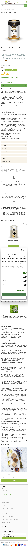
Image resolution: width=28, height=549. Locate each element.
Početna (1, 9)
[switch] (25, 277)
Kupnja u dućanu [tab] (6, 161)
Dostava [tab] (4, 155)
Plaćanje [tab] (4, 158)
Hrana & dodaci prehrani (9, 9)
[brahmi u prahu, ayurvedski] (14, 31)
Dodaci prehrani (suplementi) (7, 11)
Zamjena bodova (6, 502)
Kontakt (4, 503)
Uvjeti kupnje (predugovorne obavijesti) (10, 519)
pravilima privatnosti (11, 477)
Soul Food (3, 50)
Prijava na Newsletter (7, 494)
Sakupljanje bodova (6, 500)
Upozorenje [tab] (4, 151)
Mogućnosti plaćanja (6, 513)
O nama (4, 505)
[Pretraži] (25, 5)
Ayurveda (18, 11)
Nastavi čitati (4, 321)
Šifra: (2, 52)
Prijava (14, 480)
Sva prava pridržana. (17, 542)
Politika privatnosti (6, 522)
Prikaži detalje (20, 290)
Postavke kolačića (6, 524)
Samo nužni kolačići (14, 298)
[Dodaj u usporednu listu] (7, 73)
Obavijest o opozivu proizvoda (8, 508)
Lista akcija (4, 499)
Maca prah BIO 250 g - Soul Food (14, 240)
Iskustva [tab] (4, 148)
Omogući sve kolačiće (14, 294)
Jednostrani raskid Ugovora (8, 516)
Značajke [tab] (4, 145)
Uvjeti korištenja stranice (7, 521)
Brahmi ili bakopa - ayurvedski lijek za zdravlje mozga (13, 302)
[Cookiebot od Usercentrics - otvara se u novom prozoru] (21, 250)
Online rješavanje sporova (8, 518)
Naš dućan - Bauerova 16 (7, 507)
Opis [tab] (3, 85)
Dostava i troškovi (6, 515)
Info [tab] (3, 142)
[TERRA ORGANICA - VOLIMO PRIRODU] (12, 2)
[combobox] (14, 5)
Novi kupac (4, 490)
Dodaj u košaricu (11, 70)
